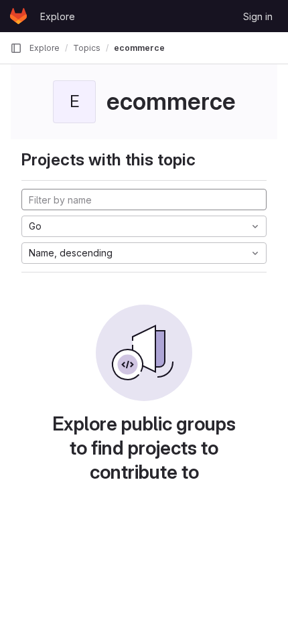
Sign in (258, 16)
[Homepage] (18, 16)
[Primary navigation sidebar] (16, 48)
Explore (57, 16)
